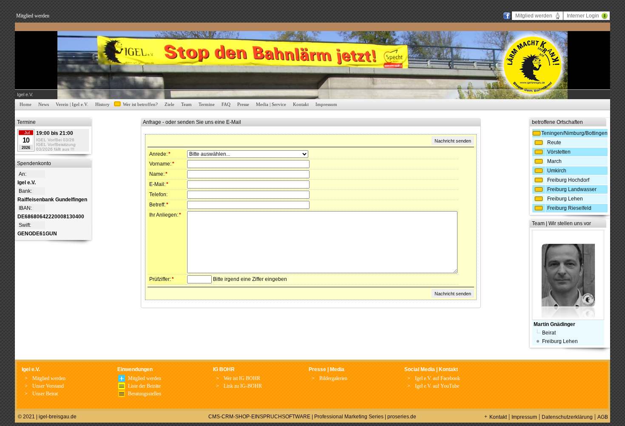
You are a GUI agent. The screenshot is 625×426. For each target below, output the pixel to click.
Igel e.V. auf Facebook (437, 378)
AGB (602, 417)
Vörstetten (559, 152)
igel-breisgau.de (58, 417)
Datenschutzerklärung (567, 417)
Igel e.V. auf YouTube (437, 386)
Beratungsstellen (144, 394)
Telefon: (158, 194)
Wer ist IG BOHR (242, 378)
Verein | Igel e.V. (72, 104)
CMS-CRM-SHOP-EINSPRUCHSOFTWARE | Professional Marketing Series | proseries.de (312, 417)
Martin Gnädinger (554, 324)
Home (25, 104)
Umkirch (556, 171)
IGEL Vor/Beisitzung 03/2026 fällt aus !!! (56, 147)
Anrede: (159, 154)
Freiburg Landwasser (572, 189)
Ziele (169, 104)
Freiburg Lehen (565, 199)
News (43, 104)
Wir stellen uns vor (569, 223)
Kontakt (301, 104)
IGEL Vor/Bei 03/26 (55, 139)
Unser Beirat (45, 394)
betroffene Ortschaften (557, 122)
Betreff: (158, 205)
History (102, 104)
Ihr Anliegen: (165, 215)
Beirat (549, 333)
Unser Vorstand (48, 386)
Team (186, 104)
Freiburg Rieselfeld (569, 208)
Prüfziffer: (161, 279)
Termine (207, 104)
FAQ (226, 104)
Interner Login (583, 16)
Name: (158, 174)
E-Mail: (158, 184)
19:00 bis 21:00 (54, 133)
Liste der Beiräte (144, 386)
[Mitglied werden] (121, 380)
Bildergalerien (333, 378)
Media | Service (271, 104)
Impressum (326, 104)
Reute (554, 143)
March (554, 161)
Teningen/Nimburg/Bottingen (574, 133)
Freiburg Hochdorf (568, 180)
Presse (243, 104)
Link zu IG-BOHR (243, 386)
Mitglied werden (32, 16)
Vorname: (161, 164)
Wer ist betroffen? (140, 104)
